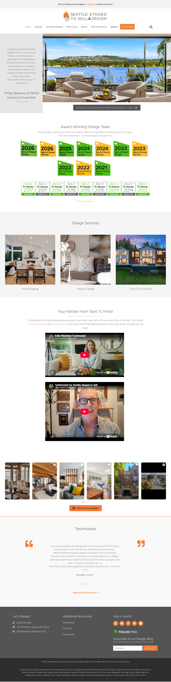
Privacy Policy (115, 662)
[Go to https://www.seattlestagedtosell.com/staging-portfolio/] (141, 263)
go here (92, 4)
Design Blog (68, 622)
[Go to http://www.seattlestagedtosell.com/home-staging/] (30, 263)
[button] (115, 623)
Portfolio (67, 628)
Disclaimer (126, 662)
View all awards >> (85, 201)
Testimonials (68, 634)
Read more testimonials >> (85, 592)
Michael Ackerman (37, 323)
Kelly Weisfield (59, 323)
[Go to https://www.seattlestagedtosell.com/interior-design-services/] (85, 263)
